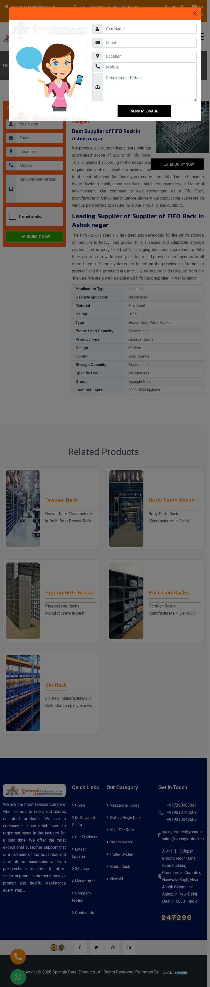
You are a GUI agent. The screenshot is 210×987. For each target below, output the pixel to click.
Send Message (144, 131)
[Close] (195, 13)
